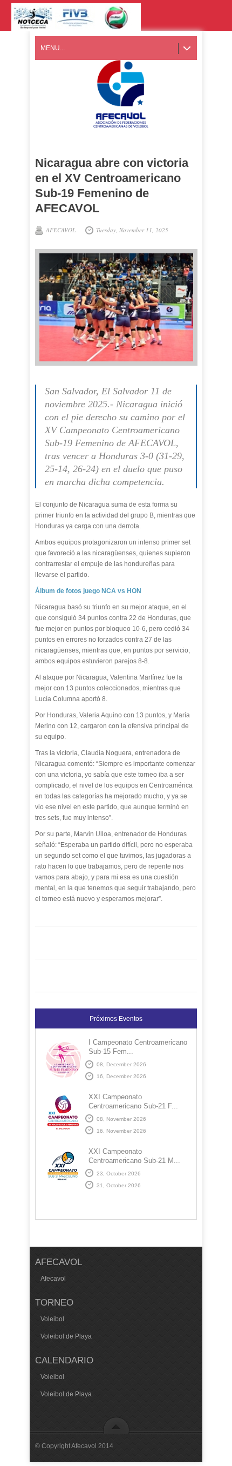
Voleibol (52, 1319)
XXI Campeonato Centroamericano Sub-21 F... (133, 1101)
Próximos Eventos (116, 1019)
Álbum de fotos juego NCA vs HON (88, 591)
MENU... (52, 48)
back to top (116, 1425)
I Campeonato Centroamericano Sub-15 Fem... (137, 1046)
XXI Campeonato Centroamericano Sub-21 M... (134, 1156)
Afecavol (53, 1278)
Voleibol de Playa (66, 1336)
